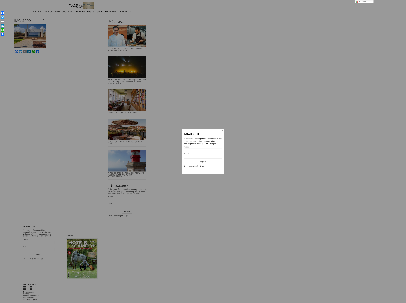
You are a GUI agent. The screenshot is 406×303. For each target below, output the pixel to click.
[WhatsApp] (2, 30)
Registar (203, 161)
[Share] (2, 34)
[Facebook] (2, 13)
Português (362, 1)
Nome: (186, 147)
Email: (186, 153)
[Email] (2, 21)
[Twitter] (2, 17)
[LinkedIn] (2, 26)
